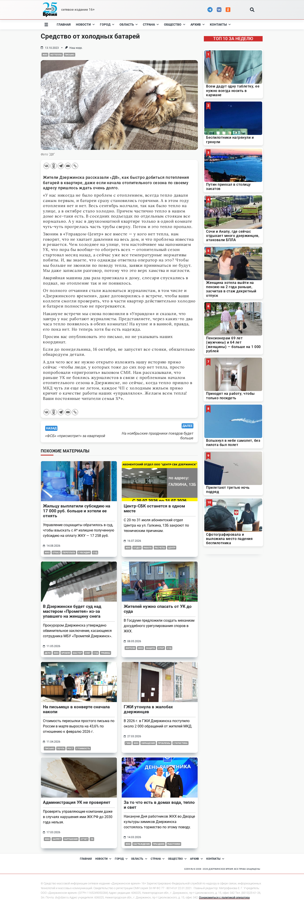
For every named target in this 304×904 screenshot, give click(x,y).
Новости (83, 24)
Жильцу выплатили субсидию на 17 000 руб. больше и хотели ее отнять (76, 510)
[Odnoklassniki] (54, 166)
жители (130, 648)
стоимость (83, 748)
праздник (158, 844)
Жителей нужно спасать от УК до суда (158, 609)
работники (173, 844)
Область (127, 24)
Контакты (218, 24)
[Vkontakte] (46, 166)
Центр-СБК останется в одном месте (154, 508)
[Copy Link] (75, 166)
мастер (77, 653)
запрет (57, 839)
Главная (64, 24)
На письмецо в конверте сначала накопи (76, 709)
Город (105, 24)
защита (150, 648)
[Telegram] (61, 166)
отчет (84, 839)
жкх (45, 54)
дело (48, 653)
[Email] (68, 166)
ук (92, 839)
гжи (128, 743)
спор (161, 648)
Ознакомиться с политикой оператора (224, 897)
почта (61, 748)
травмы (105, 653)
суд (95, 552)
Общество (172, 24)
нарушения (71, 839)
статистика (180, 743)
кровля (65, 653)
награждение (141, 844)
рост (70, 748)
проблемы (164, 743)
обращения (148, 743)
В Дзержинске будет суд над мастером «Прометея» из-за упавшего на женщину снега (72, 611)
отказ (56, 552)
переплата (69, 552)
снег (88, 653)
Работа (148, 547)
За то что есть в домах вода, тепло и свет (159, 805)
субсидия (84, 552)
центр (171, 547)
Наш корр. (76, 47)
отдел (137, 547)
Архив (196, 24)
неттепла (56, 54)
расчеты (160, 547)
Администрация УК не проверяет (76, 802)
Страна (149, 24)
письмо (69, 54)
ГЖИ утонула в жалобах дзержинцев (148, 709)
